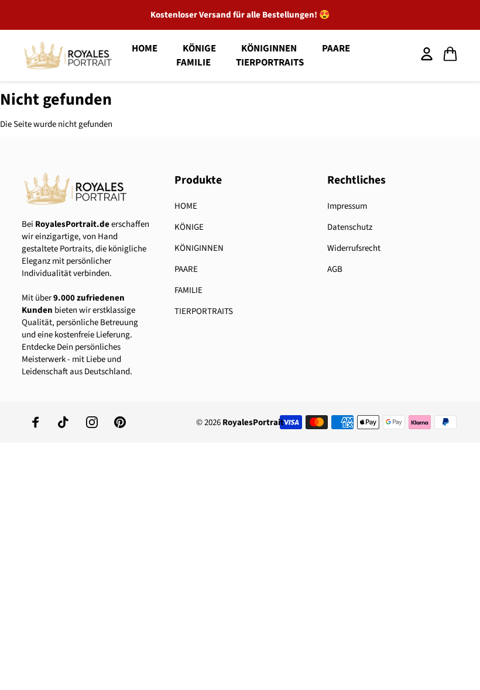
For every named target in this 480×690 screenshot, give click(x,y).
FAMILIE (193, 63)
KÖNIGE (189, 227)
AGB (334, 269)
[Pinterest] (120, 422)
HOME (144, 49)
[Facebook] (35, 422)
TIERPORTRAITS (270, 63)
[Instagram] (92, 422)
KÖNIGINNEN (199, 248)
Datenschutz (349, 227)
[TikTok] (64, 422)
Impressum (347, 206)
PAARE (336, 49)
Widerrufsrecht (353, 248)
